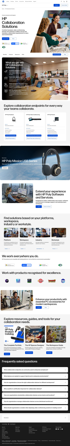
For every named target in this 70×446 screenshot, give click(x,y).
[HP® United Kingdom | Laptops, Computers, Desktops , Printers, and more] (3, 1)
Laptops (7, 1)
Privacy (39, 440)
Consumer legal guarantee (6, 441)
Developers (44, 431)
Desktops (12, 1)
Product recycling (8, 440)
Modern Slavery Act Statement (22, 440)
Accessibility (14, 440)
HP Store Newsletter (5, 436)
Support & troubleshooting (33, 430)
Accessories (21, 1)
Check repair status (32, 432)
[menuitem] (7, 1)
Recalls (3, 440)
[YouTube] (62, 429)
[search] (61, 1)
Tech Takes (3, 435)
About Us (3, 427)
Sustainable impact (5, 432)
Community (30, 431)
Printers (16, 1)
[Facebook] (58, 429)
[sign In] (66, 1)
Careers (3, 430)
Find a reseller (17, 430)
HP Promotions (17, 431)
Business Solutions (28, 1)
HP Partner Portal (45, 430)
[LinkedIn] (56, 429)
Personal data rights (52, 440)
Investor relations (4, 431)
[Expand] (65, 370)
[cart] (64, 1)
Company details (14, 441)
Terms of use (58, 440)
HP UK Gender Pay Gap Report (32, 440)
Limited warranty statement (22, 441)
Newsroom (3, 434)
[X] (60, 429)
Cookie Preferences (45, 440)
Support (34, 1)
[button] (35, 418)
